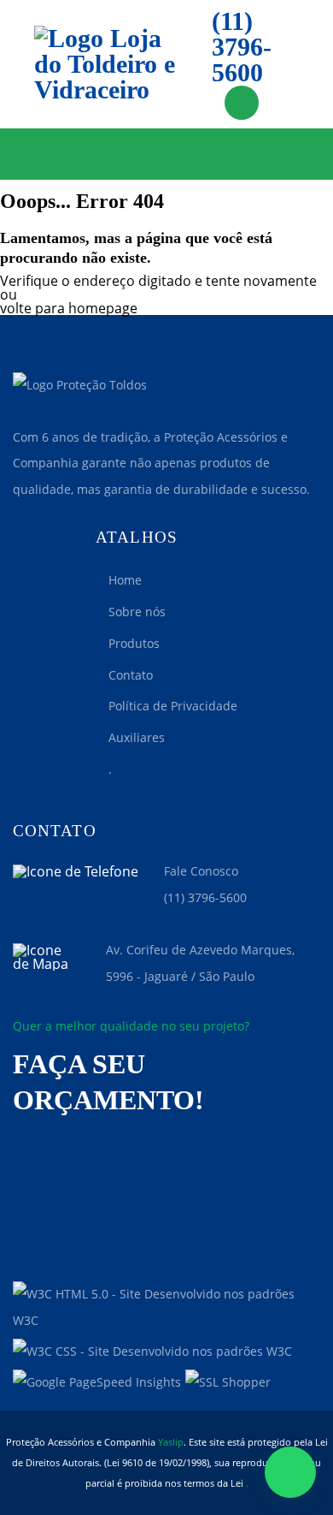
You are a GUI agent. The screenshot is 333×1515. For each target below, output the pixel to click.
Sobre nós (137, 611)
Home (125, 580)
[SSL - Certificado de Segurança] (228, 1382)
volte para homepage (68, 308)
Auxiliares (136, 737)
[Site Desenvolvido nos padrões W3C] (166, 1307)
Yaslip (171, 1441)
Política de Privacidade (172, 706)
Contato (130, 675)
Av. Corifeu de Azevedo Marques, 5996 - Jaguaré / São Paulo (200, 963)
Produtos (134, 643)
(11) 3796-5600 (242, 47)
